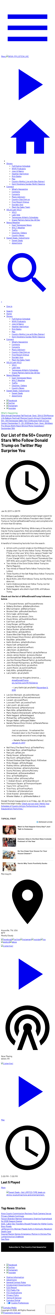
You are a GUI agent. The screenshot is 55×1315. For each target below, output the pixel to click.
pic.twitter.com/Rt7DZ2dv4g (25, 682)
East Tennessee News (22, 225)
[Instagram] (12, 405)
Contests (16, 191)
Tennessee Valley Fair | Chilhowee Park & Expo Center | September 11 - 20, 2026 (25, 421)
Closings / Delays (19, 232)
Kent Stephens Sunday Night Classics (28, 184)
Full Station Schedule (21, 166)
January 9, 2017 (18, 742)
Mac (13, 178)
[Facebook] (11, 400)
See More (5, 1239)
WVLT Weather (18, 227)
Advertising (17, 243)
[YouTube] (11, 408)
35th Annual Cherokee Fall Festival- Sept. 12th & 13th (24, 415)
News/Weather (13, 222)
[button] (27, 830)
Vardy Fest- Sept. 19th (38, 423)
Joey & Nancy (18, 171)
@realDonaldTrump (20, 680)
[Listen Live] (27, 973)
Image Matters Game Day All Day (26, 220)
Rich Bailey (16, 176)
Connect (10, 186)
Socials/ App (17, 204)
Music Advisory (18, 196)
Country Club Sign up (21, 199)
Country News (18, 235)
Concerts (16, 194)
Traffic (15, 230)
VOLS (14, 212)
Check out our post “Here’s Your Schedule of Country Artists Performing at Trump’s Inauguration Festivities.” (25, 806)
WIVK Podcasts (19, 168)
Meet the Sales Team (21, 207)
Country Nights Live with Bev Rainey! (28, 181)
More (3, 1187)
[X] (10, 403)
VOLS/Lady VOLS (13, 209)
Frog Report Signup (20, 202)
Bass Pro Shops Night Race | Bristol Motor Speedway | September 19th (27, 426)
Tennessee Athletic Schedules (25, 217)
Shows (9, 163)
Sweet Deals (17, 240)
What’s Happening (20, 189)
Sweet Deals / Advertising (17, 238)
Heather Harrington (20, 173)
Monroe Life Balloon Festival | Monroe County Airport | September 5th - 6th (27, 418)
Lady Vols (16, 214)
